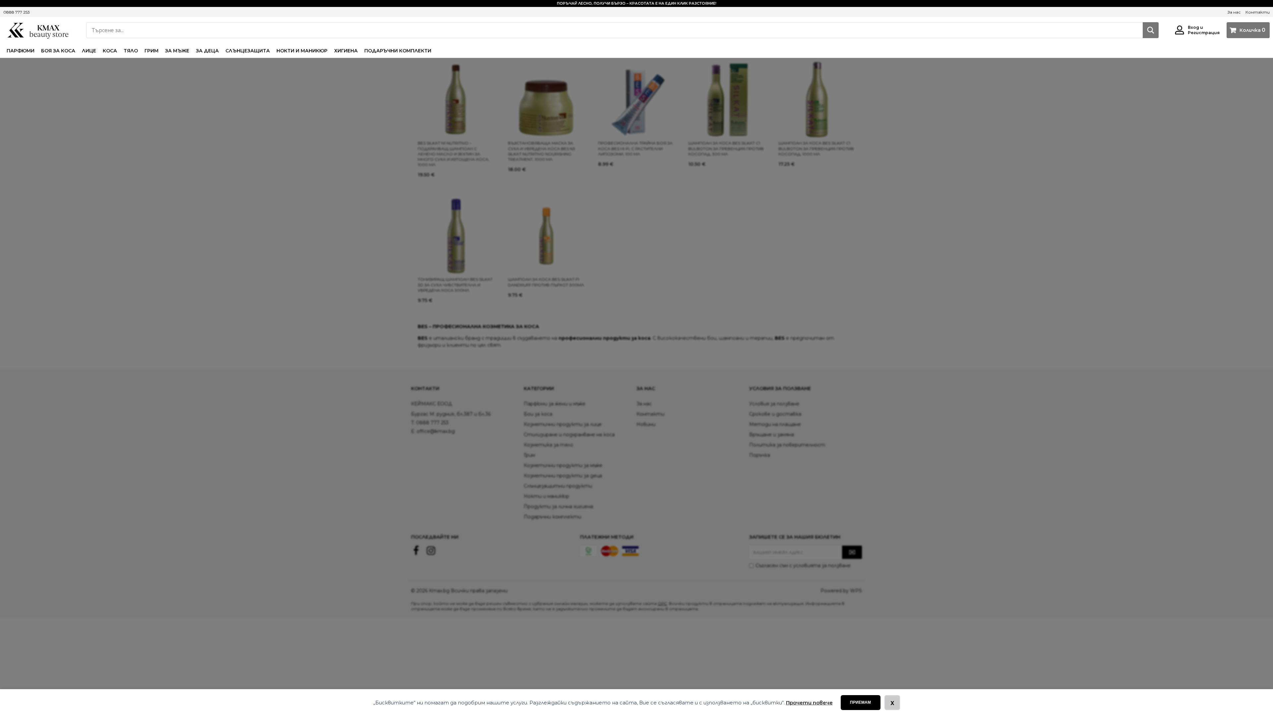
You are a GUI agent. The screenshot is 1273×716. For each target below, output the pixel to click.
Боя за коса (58, 51)
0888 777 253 (16, 12)
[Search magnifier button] (1151, 30)
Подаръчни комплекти (397, 51)
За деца (207, 51)
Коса (110, 51)
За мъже (177, 51)
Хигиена (346, 51)
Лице (89, 51)
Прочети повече (809, 702)
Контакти (1257, 12)
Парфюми (20, 51)
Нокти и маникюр (302, 51)
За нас (1234, 12)
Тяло (131, 51)
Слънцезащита (247, 51)
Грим (151, 51)
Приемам (860, 702)
